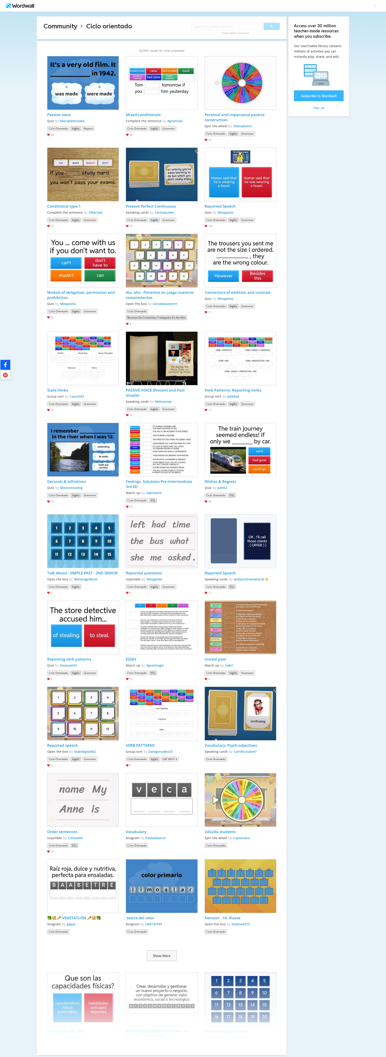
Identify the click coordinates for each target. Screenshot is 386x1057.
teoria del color (140, 917)
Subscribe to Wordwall (319, 96)
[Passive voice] (83, 83)
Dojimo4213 (241, 924)
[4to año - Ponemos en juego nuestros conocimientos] (162, 261)
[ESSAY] (162, 627)
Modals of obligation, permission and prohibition (81, 295)
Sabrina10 (154, 493)
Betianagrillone (85, 579)
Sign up (319, 108)
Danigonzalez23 (160, 751)
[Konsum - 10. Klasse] (241, 886)
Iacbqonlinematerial (249, 579)
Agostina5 (175, 121)
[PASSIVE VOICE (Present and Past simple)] (162, 358)
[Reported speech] (83, 713)
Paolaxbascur (155, 838)
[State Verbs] (83, 358)
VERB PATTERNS (140, 745)
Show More (161, 955)
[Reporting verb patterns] (83, 627)
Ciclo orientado (109, 26)
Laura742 (77, 396)
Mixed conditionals (143, 114)
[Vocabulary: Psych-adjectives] (241, 713)
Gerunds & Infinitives (67, 481)
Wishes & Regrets (220, 481)
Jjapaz (71, 924)
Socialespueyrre (165, 304)
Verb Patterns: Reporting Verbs (233, 390)
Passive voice (59, 114)
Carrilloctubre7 (245, 751)
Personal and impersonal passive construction (235, 117)
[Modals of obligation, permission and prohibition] (83, 261)
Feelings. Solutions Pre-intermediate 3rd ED (159, 484)
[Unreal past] (241, 627)
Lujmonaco (241, 838)
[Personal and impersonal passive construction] (241, 83)
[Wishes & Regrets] (241, 450)
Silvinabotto (242, 126)
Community (60, 26)
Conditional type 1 (64, 206)
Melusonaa (163, 401)
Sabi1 (229, 665)
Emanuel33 (68, 665)
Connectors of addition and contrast (238, 292)
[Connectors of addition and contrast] (241, 261)
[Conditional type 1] (83, 174)
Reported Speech (220, 206)
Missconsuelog (71, 488)
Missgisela (225, 212)
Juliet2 (222, 488)
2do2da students (220, 831)
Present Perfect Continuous (151, 206)
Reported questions (144, 572)
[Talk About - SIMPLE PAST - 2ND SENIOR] (83, 541)
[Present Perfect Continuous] (162, 174)
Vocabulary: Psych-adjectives (231, 745)
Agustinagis (155, 665)
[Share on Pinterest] (5, 375)
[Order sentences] (83, 800)
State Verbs (57, 390)
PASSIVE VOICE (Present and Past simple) (156, 393)
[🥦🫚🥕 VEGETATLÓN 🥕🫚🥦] (83, 886)
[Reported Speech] (241, 174)
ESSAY (131, 659)
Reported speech (62, 745)
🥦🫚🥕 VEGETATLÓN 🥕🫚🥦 (74, 917)
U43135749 (153, 924)
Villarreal (95, 212)
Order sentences (62, 831)
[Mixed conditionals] (162, 83)
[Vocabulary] (162, 800)
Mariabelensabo (72, 121)
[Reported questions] (162, 541)
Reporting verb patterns (69, 659)
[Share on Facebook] (5, 365)
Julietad (233, 396)
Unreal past (215, 659)
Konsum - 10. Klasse (223, 917)
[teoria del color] (162, 886)
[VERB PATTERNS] (162, 713)
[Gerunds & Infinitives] (83, 450)
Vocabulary (136, 831)
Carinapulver (164, 212)
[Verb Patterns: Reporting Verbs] (241, 358)
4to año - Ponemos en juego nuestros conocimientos (160, 295)
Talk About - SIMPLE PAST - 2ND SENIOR (82, 572)
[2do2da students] (241, 800)
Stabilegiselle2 (85, 751)
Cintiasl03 (75, 838)
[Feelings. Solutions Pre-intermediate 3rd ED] (162, 450)
